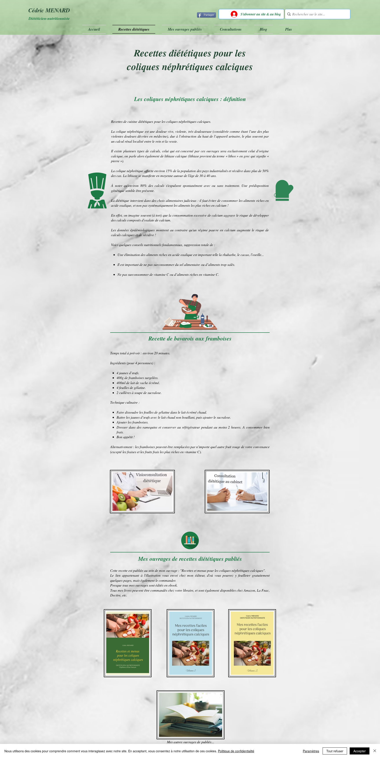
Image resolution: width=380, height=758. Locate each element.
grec (247, 156)
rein (158, 141)
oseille (256, 254)
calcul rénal (123, 141)
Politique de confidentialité (236, 751)
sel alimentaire (189, 264)
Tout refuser (334, 751)
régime (203, 230)
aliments (184, 205)
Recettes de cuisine (124, 121)
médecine (160, 136)
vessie (173, 141)
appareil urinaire (228, 136)
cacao (245, 254)
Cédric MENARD (49, 10)
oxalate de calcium (157, 220)
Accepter (359, 751)
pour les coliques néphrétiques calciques (182, 121)
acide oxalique (121, 205)
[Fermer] (374, 750)
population (188, 170)
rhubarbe (229, 254)
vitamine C (161, 274)
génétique (117, 190)
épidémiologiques (142, 230)
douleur (161, 131)
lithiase (169, 156)
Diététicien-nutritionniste (49, 18)
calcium (221, 205)
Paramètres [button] (311, 751)
